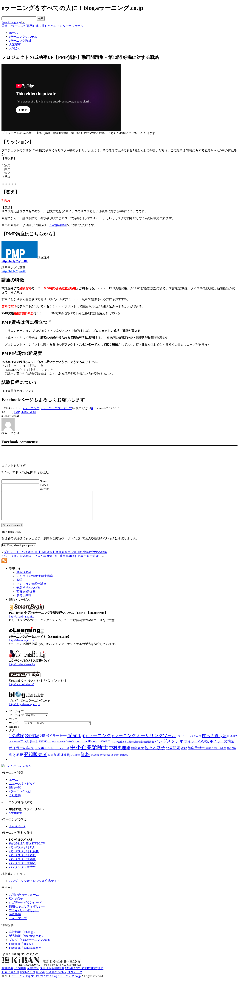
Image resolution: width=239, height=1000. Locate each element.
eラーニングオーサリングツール (144, 735)
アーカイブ (16, 715)
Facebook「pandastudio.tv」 (26, 947)
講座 (77, 755)
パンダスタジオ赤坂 (22, 855)
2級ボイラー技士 (53, 736)
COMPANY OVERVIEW (81, 968)
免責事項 (15, 914)
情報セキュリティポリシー (27, 906)
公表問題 (173, 748)
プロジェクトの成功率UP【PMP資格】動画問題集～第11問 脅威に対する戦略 (55, 552)
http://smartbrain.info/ (21, 616)
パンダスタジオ (169, 741)
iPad (11, 742)
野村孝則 (124, 755)
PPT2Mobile (58, 741)
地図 (100, 968)
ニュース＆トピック (22, 783)
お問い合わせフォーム (24, 894)
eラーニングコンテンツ (56, 408)
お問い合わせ (10, 972)
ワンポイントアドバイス (52, 748)
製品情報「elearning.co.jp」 (26, 935)
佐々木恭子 (155, 748)
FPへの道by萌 (214, 735)
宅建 (184, 748)
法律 (229, 748)
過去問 (115, 755)
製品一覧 (15, 787)
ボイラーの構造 (222, 741)
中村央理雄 (119, 747)
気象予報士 (196, 748)
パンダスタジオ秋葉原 (24, 851)
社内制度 (58, 968)
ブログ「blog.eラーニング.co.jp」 (31, 939)
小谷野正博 (28, 412)
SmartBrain (88, 741)
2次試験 (32, 735)
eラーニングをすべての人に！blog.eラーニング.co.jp (46, 976)
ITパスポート (29, 741)
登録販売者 (35, 754)
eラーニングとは (20, 791)
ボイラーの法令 (21, 748)
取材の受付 (16, 898)
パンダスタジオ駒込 (22, 863)
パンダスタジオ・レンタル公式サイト (34, 880)
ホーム (13, 779)
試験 (73, 755)
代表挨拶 (20, 968)
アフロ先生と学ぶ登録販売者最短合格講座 (132, 741)
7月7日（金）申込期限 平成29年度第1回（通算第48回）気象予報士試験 (51, 556)
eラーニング (31, 408)
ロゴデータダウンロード (25, 902)
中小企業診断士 (89, 747)
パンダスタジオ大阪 (22, 867)
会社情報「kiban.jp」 (22, 932)
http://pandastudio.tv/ (21, 684)
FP (200, 736)
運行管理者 (105, 755)
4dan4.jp (76, 735)
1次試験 (16, 735)
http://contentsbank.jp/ (22, 664)
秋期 (50, 755)
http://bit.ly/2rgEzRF (14, 261)
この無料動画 (58, 225)
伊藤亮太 (137, 748)
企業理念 (33, 968)
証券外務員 (62, 755)
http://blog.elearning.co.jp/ (24, 704)
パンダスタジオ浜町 (22, 847)
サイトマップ (18, 918)
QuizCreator (73, 741)
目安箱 (40, 972)
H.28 (229, 736)
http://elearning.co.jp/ (21, 640)
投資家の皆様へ (56, 972)
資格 (85, 754)
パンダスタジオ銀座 (22, 859)
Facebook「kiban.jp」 (22, 943)
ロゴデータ (74, 972)
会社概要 (15, 795)
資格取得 (95, 755)
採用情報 (46, 968)
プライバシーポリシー (24, 910)
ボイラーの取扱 (196, 741)
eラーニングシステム (187, 736)
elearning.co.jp (17, 826)
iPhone (16, 741)
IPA (235, 736)
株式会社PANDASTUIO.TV (27, 843)
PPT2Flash (45, 741)
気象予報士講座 (215, 748)
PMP (16, 412)
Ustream (104, 741)
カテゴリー (16, 722)
